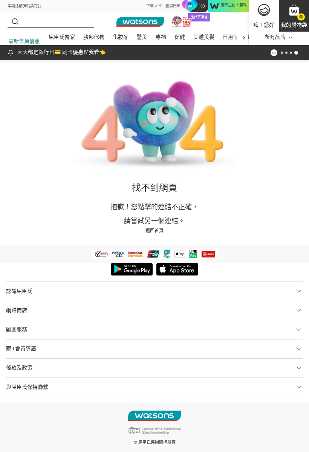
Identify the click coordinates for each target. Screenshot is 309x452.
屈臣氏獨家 (62, 37)
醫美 (142, 37)
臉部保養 (93, 37)
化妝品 (120, 37)
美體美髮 (203, 37)
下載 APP (154, 6)
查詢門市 (173, 6)
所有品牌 (275, 37)
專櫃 (161, 37)
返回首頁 (154, 230)
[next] (243, 37)
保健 (179, 37)
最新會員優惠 (24, 41)
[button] (294, 16)
